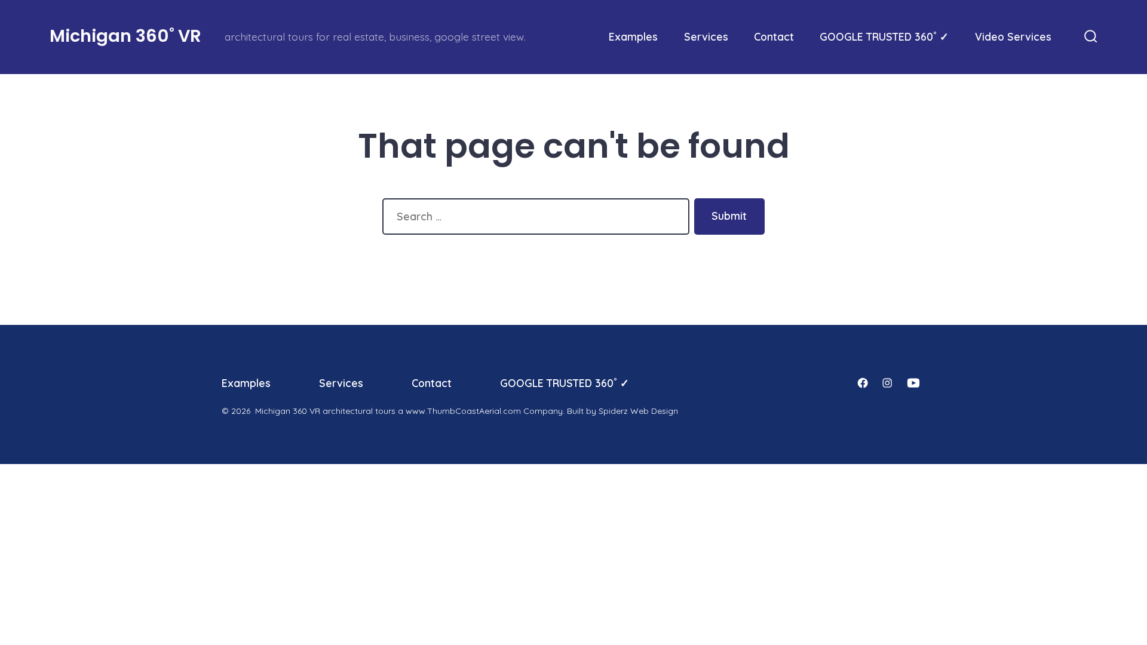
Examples (633, 36)
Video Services (1013, 36)
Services (706, 36)
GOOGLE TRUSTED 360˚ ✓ (884, 36)
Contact (774, 36)
